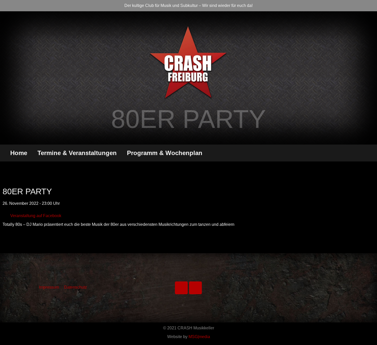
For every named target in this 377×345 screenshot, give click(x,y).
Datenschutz (75, 287)
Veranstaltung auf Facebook (35, 216)
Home (18, 152)
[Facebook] (181, 287)
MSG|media (199, 336)
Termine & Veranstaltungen (77, 152)
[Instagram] (195, 287)
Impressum (49, 287)
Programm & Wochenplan (164, 152)
